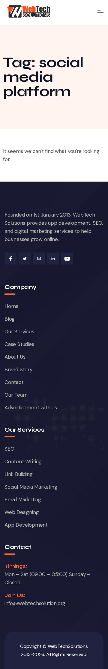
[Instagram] (39, 258)
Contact (14, 382)
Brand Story (18, 369)
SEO (9, 448)
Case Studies (19, 344)
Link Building (18, 474)
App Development (26, 525)
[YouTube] (67, 258)
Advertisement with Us (30, 407)
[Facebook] (10, 258)
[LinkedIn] (53, 258)
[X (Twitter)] (25, 258)
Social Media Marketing (30, 487)
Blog (9, 318)
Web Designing (21, 512)
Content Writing (23, 461)
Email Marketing (22, 499)
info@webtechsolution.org (34, 603)
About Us (14, 357)
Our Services (19, 331)
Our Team (15, 395)
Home (11, 306)
